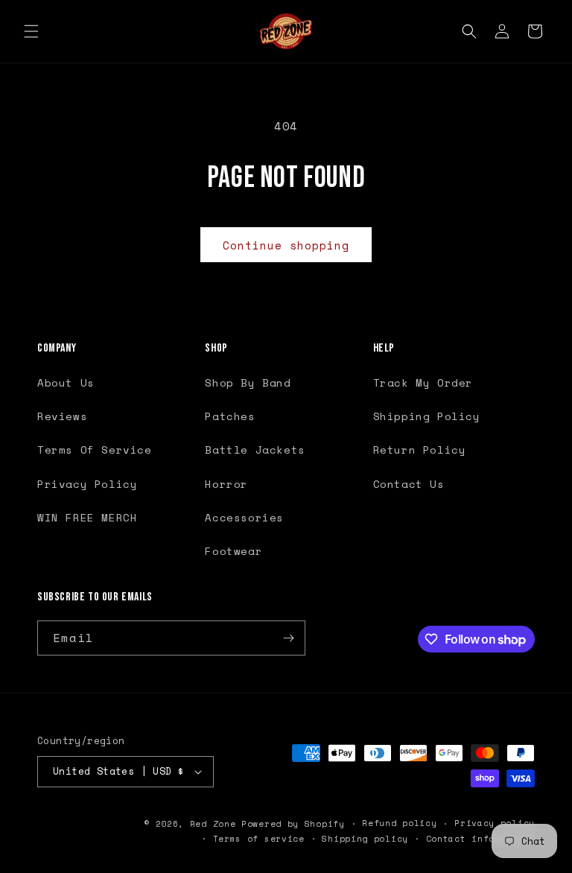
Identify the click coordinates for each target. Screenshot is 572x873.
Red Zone (213, 824)
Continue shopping (286, 245)
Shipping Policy (426, 416)
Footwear (233, 551)
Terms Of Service (94, 449)
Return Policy (419, 449)
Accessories (244, 517)
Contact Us (409, 484)
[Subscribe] (288, 637)
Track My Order (423, 382)
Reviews (62, 416)
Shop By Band (247, 382)
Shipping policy (365, 839)
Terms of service (259, 839)
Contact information (480, 839)
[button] (31, 31)
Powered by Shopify (293, 824)
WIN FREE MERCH (87, 517)
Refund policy (399, 823)
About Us (66, 382)
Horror (226, 484)
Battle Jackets (255, 449)
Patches (230, 416)
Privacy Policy (87, 484)
